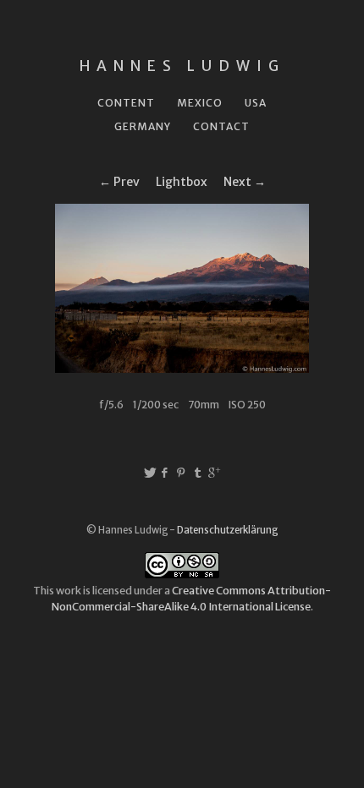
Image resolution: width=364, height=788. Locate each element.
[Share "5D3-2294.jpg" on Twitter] (149, 472)
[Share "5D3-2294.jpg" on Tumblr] (198, 472)
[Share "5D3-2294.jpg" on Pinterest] (182, 472)
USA (256, 102)
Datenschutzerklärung (227, 530)
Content (126, 102)
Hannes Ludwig (182, 66)
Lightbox (181, 181)
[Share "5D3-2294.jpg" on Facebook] (165, 472)
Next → (244, 181)
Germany (142, 126)
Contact (221, 126)
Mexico (200, 102)
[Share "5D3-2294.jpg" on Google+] (214, 472)
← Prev (119, 181)
